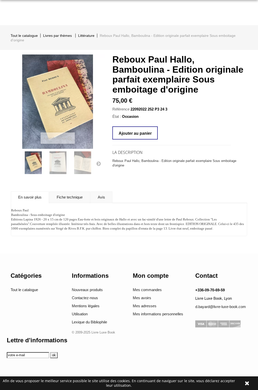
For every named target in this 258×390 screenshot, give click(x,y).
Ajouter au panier (135, 133)
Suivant (98, 163)
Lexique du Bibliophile (89, 322)
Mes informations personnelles (158, 314)
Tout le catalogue (24, 290)
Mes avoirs (142, 298)
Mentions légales (86, 306)
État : (116, 116)
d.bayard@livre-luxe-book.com (220, 306)
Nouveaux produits (87, 290)
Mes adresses (144, 306)
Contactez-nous (85, 298)
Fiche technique (70, 197)
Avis (101, 197)
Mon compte (151, 275)
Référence (121, 109)
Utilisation (80, 314)
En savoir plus (30, 197)
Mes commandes (147, 290)
